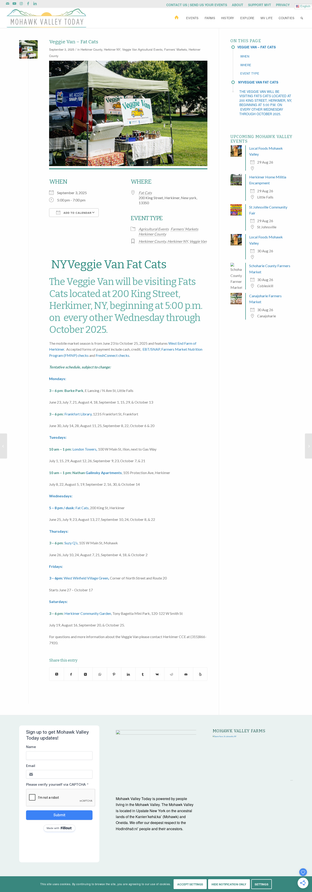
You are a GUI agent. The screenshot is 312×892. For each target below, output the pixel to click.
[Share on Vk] (157, 674)
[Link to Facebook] (28, 3)
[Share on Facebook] (71, 674)
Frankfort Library (78, 414)
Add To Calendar (77, 212)
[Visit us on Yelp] (200, 674)
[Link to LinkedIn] (35, 3)
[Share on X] (56, 674)
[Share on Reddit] (171, 674)
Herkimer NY (112, 49)
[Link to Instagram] (21, 3)
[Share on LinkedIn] (128, 674)
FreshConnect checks (112, 355)
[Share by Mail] (186, 674)
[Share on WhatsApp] (100, 674)
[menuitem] (197, 5)
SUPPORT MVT (259, 5)
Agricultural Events (150, 49)
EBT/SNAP (151, 349)
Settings (261, 884)
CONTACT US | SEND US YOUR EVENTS (196, 5)
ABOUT (237, 5)
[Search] (302, 18)
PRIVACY (283, 5)
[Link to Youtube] (14, 3)
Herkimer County (91, 49)
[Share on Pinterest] (114, 674)
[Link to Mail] (7, 3)
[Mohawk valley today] (46, 18)
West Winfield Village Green (86, 578)
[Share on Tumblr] (143, 674)
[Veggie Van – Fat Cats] (3, 446)
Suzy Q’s (71, 543)
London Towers (84, 449)
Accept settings (190, 884)
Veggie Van (129, 49)
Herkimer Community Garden (87, 613)
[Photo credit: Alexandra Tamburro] (28, 49)
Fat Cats (145, 192)
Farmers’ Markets (175, 49)
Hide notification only (229, 884)
